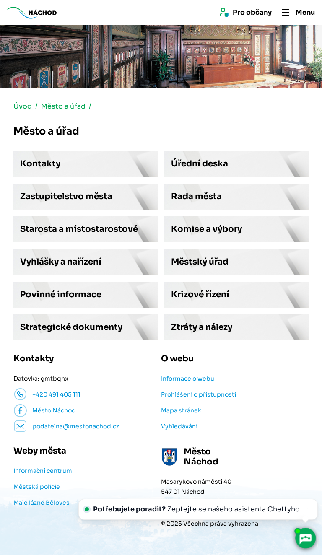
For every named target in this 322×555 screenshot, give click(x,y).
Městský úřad (200, 262)
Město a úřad (63, 106)
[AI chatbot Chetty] (305, 538)
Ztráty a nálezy (201, 327)
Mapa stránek (181, 410)
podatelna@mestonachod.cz (75, 426)
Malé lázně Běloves (41, 502)
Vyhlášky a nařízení (60, 262)
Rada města (196, 196)
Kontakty (40, 163)
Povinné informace (60, 294)
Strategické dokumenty (71, 327)
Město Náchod (54, 410)
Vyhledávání (179, 426)
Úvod (22, 106)
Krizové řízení (200, 294)
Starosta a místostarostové (79, 229)
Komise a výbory (206, 229)
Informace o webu (187, 378)
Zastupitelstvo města (66, 196)
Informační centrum (42, 471)
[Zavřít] (308, 508)
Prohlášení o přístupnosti (198, 394)
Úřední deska (199, 163)
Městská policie (36, 486)
